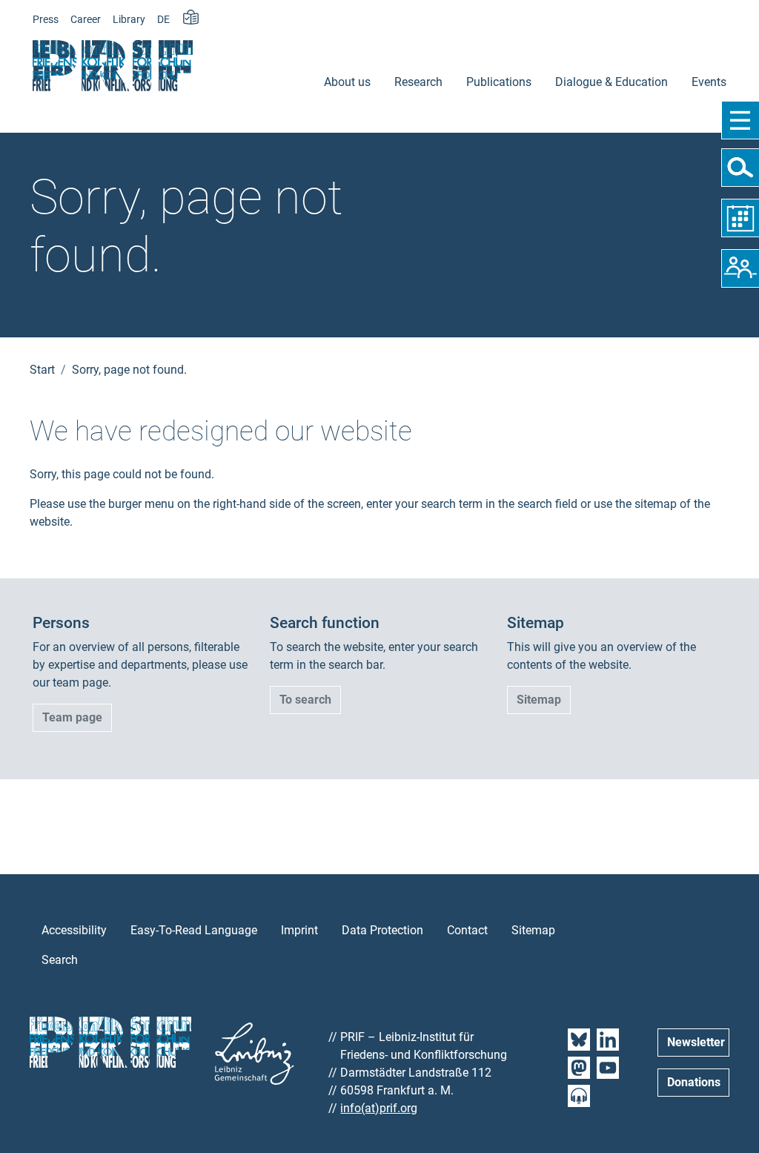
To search (305, 700)
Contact (467, 930)
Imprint (299, 930)
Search (60, 960)
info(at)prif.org (378, 1108)
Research (418, 82)
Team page (72, 717)
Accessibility (74, 930)
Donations (693, 1082)
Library (129, 19)
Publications (498, 82)
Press (46, 19)
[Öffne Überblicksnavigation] (740, 120)
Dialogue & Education (611, 82)
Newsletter (696, 1042)
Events (709, 82)
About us (347, 82)
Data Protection (382, 930)
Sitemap (539, 700)
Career (85, 19)
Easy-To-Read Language (193, 930)
